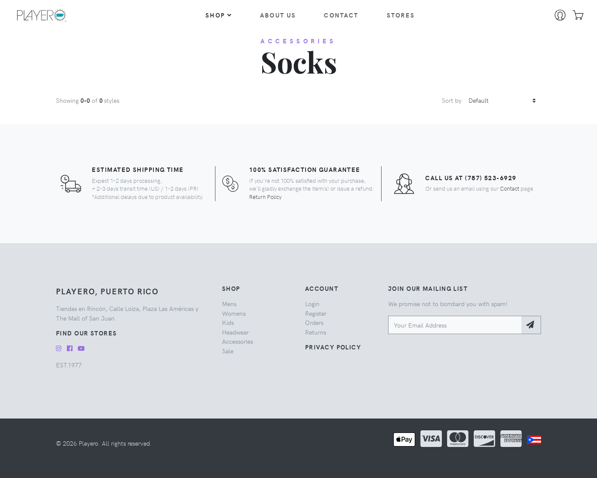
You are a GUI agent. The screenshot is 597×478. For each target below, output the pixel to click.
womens (234, 313)
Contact (341, 14)
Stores (401, 14)
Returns (315, 332)
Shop (215, 14)
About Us (278, 14)
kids (228, 322)
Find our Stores (86, 332)
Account (321, 288)
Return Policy (265, 196)
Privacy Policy (333, 346)
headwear (235, 332)
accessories (298, 40)
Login (312, 303)
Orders (314, 322)
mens (229, 303)
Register (315, 313)
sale (227, 350)
